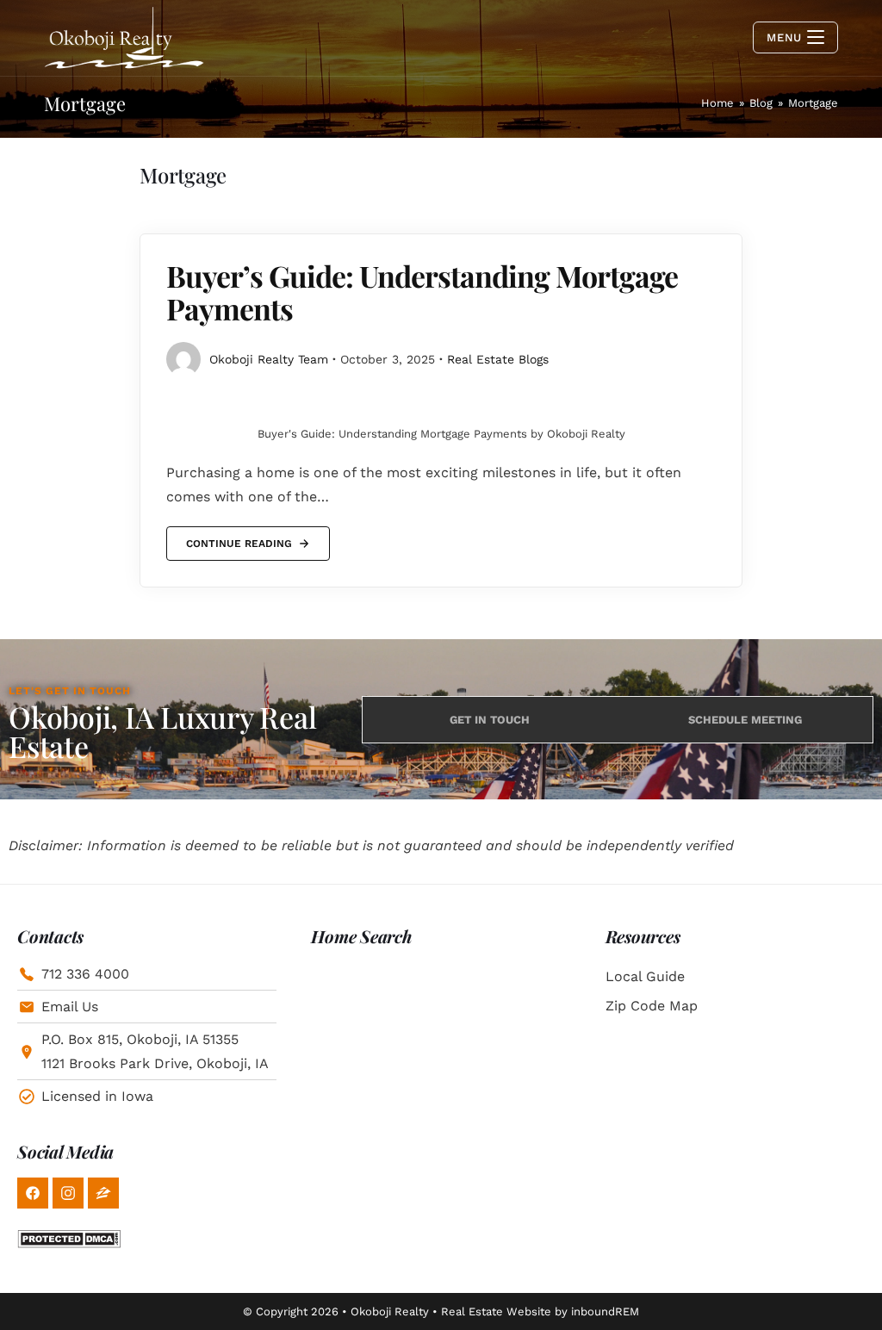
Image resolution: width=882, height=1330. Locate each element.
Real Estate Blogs (498, 359)
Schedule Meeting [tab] (745, 719)
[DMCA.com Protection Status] (69, 1237)
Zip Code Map (652, 1006)
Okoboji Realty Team (268, 359)
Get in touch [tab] (490, 719)
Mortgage (813, 102)
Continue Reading (238, 538)
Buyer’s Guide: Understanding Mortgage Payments (422, 291)
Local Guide (645, 976)
